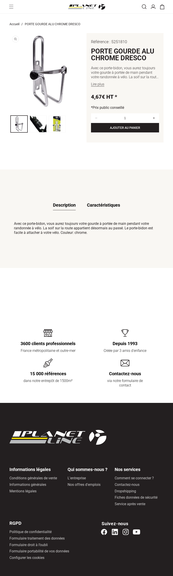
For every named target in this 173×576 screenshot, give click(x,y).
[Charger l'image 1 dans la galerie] (19, 124)
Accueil (14, 24)
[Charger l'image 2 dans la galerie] (38, 124)
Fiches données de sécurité (136, 497)
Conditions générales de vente (33, 478)
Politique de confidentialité (30, 532)
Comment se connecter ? (134, 478)
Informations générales (27, 484)
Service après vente (130, 504)
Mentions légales (22, 491)
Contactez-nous (127, 484)
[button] (11, 6)
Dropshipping (125, 491)
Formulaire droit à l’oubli (28, 545)
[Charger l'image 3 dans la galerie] (57, 124)
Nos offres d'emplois (84, 484)
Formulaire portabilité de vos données (39, 551)
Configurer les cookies (26, 558)
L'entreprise (77, 478)
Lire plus (97, 84)
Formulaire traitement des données (37, 538)
